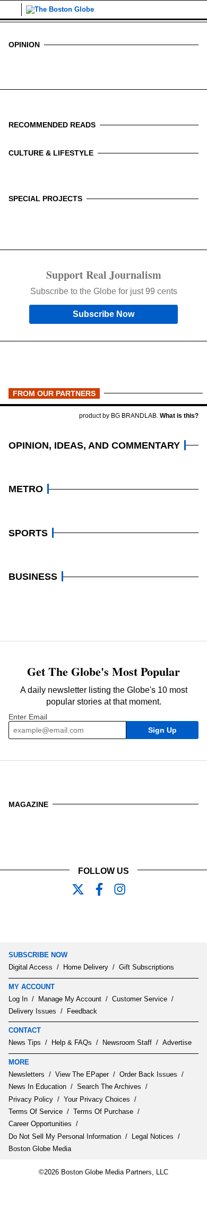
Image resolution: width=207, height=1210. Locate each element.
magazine (28, 804)
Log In (18, 999)
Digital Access (30, 967)
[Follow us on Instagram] (124, 890)
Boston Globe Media (39, 1149)
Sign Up (162, 730)
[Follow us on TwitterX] (82, 890)
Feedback (82, 1011)
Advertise (177, 1042)
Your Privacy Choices (97, 1099)
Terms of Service (35, 1111)
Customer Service (139, 999)
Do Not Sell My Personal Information (64, 1136)
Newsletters (26, 1074)
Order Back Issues (148, 1074)
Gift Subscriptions (146, 967)
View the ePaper (82, 1074)
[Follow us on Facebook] (103, 890)
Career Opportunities (40, 1124)
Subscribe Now (103, 314)
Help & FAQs (71, 1042)
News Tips (24, 1042)
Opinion (24, 44)
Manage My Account (69, 999)
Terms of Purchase (103, 1111)
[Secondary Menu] (10, 9)
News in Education (37, 1087)
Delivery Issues (32, 1011)
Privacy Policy (30, 1099)
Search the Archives (109, 1087)
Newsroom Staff (127, 1042)
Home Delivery (85, 967)
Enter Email (27, 717)
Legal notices (153, 1136)
